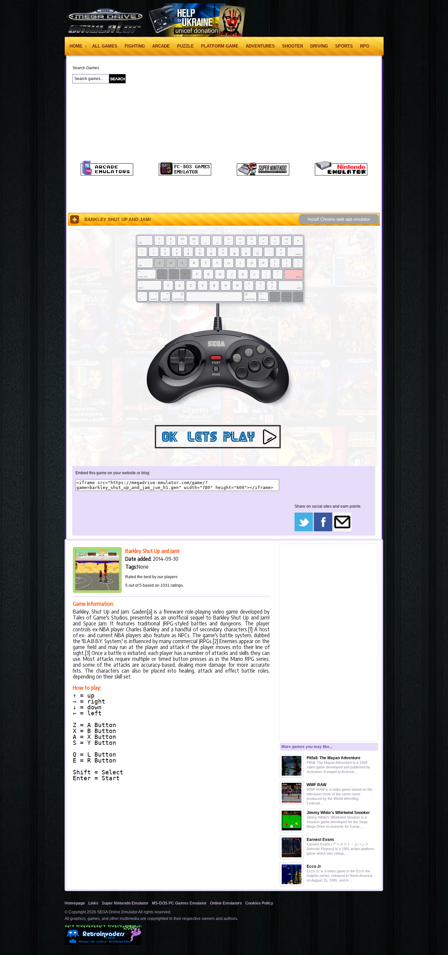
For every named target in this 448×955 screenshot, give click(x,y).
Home (77, 46)
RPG (364, 46)
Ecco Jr (314, 866)
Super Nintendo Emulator (125, 903)
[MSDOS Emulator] (185, 174)
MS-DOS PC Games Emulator (179, 903)
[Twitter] (304, 530)
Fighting (135, 46)
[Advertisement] (29, 167)
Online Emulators (226, 903)
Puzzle (185, 46)
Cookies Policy (259, 903)
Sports (344, 46)
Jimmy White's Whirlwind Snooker (338, 812)
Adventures (260, 46)
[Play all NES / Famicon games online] (341, 174)
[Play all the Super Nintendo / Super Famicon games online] (263, 174)
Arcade (161, 46)
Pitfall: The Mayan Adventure (333, 758)
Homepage (75, 903)
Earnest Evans (320, 839)
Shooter (292, 46)
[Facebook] (323, 530)
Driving (319, 46)
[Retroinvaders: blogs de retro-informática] (103, 943)
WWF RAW (316, 784)
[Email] (342, 530)
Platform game (219, 46)
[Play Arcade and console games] (107, 174)
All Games (104, 46)
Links (93, 903)
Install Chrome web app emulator (339, 219)
